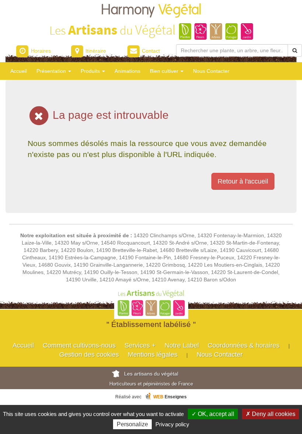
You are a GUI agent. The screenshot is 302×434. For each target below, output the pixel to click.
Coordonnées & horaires (244, 345)
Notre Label (182, 345)
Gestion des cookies (89, 354)
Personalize (132, 424)
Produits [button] (91, 71)
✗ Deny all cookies (270, 414)
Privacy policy (172, 424)
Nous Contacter (211, 71)
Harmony (151, 10)
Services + (140, 345)
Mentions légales (153, 354)
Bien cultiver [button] (165, 71)
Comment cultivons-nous (79, 345)
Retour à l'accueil (243, 181)
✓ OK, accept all (213, 414)
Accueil (18, 71)
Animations (127, 71)
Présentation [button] (51, 71)
